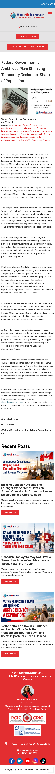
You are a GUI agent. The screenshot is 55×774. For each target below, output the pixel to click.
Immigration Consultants (30, 131)
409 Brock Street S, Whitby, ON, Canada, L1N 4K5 (30, 744)
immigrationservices (10, 137)
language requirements (30, 137)
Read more (10, 513)
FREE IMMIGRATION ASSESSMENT (27, 47)
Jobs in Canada (27, 36)
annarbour (16, 125)
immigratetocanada (9, 131)
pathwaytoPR (24, 140)
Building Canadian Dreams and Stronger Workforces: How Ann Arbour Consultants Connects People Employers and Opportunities (26, 489)
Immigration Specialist (19, 134)
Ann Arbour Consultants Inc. (37, 770)
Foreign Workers (44, 128)
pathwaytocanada (9, 140)
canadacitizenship (9, 128)
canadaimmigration (27, 128)
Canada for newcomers (33, 125)
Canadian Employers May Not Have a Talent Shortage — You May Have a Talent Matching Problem (26, 560)
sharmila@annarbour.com (12, 402)
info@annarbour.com (29, 750)
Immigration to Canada (40, 134)
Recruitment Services (41, 140)
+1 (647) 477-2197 (28, 27)
